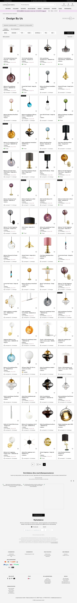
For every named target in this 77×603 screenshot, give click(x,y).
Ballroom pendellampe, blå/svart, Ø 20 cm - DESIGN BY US (29, 115)
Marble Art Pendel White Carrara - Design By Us (11, 425)
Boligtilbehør (11, 591)
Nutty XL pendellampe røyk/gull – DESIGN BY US (47, 368)
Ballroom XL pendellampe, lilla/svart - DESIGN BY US (9, 87)
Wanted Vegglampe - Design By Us (47, 453)
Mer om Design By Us (15, 29)
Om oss (47, 578)
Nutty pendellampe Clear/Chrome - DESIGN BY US (65, 397)
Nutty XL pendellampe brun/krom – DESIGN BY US (47, 425)
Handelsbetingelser (47, 580)
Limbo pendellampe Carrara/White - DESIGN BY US (29, 312)
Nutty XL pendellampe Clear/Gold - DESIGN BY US (11, 397)
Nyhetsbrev (66, 554)
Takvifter (23, 8)
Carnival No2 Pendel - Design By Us (29, 87)
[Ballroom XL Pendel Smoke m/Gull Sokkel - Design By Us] (11, 165)
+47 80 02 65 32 (11, 554)
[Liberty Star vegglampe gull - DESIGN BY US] (65, 334)
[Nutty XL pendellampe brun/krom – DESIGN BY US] (47, 418)
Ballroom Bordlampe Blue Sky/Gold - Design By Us (45, 143)
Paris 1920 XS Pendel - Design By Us (47, 115)
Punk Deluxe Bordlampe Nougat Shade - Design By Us (29, 171)
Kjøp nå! (44, 11)
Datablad (25, 372)
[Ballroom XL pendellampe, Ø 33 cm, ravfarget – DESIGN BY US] (11, 137)
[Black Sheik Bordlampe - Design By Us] (47, 165)
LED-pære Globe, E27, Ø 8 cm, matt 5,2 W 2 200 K (28, 368)
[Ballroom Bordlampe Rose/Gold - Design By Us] (11, 109)
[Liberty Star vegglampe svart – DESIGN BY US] (29, 446)
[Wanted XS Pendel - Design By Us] (65, 81)
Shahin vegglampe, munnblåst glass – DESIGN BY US (10, 312)
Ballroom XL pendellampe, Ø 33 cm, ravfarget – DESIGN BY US (11, 143)
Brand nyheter (65, 580)
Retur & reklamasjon (47, 555)
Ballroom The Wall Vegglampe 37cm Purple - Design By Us (65, 284)
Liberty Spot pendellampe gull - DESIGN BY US (29, 397)
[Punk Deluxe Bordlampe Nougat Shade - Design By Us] (29, 165)
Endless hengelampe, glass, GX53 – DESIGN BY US (65, 425)
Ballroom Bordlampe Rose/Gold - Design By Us (11, 115)
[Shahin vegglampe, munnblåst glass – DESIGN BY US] (11, 306)
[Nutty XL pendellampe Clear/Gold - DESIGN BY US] (11, 390)
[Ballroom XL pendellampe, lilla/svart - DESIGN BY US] (11, 81)
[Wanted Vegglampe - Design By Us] (47, 446)
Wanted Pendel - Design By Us (28, 255)
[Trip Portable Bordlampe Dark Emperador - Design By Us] (11, 52)
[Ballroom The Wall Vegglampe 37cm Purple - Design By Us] (65, 278)
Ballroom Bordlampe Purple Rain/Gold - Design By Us (10, 199)
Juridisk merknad (47, 579)
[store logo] (9, 4)
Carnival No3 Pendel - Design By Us (11, 284)
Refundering (48, 556)
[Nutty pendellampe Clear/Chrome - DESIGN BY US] (65, 390)
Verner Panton (11, 589)
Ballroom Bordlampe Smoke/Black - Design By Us (47, 87)
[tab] (6, 33)
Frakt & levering (47, 554)
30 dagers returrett (66, 555)
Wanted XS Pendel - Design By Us (65, 86)
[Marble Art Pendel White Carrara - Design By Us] (11, 418)
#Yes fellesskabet (66, 578)
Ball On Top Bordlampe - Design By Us (47, 284)
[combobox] (38, 4)
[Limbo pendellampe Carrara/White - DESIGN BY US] (29, 306)
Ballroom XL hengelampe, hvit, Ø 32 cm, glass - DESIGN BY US (29, 425)
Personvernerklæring (47, 581)
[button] (18, 55)
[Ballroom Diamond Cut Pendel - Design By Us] (11, 250)
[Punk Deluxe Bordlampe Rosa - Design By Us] (47, 250)
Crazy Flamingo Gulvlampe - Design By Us (64, 453)
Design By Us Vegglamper (25, 25)
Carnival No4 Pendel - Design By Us (65, 256)
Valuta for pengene (11, 590)
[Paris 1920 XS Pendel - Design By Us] (47, 109)
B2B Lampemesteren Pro (66, 581)
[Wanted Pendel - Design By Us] (29, 250)
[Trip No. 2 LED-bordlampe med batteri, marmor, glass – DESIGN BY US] (47, 334)
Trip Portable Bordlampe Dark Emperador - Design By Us (10, 59)
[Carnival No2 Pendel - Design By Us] (29, 81)
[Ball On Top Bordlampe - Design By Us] (47, 278)
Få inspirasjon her (38, 515)
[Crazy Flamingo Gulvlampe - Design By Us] (65, 446)
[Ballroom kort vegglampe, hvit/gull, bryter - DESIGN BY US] (11, 446)
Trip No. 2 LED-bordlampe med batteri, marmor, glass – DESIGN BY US (47, 340)
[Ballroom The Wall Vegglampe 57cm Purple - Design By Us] (65, 221)
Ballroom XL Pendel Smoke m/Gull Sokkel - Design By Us (10, 171)
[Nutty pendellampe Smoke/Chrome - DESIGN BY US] (47, 52)
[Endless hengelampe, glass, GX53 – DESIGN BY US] (65, 418)
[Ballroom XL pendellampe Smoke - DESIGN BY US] (47, 306)
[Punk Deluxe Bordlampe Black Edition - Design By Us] (65, 137)
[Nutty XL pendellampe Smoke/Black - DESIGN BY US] (47, 390)
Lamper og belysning (6, 13)
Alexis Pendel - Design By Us (28, 227)
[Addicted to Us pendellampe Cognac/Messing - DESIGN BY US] (65, 52)
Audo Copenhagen (11, 588)
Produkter (6, 29)
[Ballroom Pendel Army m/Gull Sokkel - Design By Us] (29, 193)
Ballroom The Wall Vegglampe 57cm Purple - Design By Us (65, 228)
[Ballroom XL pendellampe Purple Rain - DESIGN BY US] (47, 221)
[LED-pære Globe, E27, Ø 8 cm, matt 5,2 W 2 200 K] (29, 362)
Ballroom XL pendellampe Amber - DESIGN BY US (29, 340)
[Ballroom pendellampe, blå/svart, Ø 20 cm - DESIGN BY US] (29, 109)
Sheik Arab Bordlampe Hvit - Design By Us (46, 199)
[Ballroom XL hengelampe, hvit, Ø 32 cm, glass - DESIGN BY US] (29, 418)
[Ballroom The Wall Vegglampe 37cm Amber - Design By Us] (65, 165)
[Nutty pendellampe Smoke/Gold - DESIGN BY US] (29, 137)
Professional (67, 8)
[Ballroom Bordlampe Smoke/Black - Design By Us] (47, 81)
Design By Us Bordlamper (10, 25)
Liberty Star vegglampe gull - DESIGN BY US (64, 340)
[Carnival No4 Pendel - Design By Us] (65, 250)
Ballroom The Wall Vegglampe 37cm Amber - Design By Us (65, 171)
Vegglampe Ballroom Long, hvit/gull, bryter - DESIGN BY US (11, 340)
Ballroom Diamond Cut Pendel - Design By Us (11, 256)
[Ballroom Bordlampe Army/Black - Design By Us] (65, 109)
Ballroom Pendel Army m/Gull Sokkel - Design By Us (28, 199)
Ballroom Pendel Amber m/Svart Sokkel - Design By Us (65, 199)
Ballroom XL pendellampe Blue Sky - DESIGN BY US (10, 368)
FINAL (53, 11)
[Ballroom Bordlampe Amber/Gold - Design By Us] (29, 278)
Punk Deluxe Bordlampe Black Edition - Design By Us (65, 143)
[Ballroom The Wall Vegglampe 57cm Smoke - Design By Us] (11, 221)
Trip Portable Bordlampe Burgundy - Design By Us (27, 59)
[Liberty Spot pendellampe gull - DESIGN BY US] (29, 390)
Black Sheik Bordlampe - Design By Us (47, 171)
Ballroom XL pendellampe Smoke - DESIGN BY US (47, 312)
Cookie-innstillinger (66, 579)
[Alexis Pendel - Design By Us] (29, 221)
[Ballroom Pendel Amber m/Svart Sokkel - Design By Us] (65, 193)
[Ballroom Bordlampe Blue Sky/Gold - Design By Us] (47, 137)
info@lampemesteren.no (11, 555)
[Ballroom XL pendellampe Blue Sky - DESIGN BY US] (11, 362)
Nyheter (54, 8)
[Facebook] (7, 578)
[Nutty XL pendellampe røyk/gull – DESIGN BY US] (47, 362)
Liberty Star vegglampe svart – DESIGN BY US (28, 453)
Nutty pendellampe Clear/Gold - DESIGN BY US (65, 312)
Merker (11, 13)
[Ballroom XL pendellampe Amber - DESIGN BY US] (29, 334)
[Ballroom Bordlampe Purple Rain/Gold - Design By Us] (11, 193)
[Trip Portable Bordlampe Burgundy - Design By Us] (29, 52)
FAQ (11, 556)
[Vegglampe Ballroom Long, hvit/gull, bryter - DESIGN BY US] (11, 334)
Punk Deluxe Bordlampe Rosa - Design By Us (47, 256)
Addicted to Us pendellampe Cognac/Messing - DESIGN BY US (65, 59)
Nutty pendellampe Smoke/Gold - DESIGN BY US (29, 143)
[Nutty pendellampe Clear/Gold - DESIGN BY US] (65, 306)
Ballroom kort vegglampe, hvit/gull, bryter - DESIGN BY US (11, 453)
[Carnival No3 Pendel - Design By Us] (11, 278)
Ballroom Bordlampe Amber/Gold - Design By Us (29, 284)
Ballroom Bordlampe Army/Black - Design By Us (65, 115)
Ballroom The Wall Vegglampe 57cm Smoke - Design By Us (10, 228)
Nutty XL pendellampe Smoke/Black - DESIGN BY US (46, 397)
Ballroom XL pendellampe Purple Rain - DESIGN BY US (47, 228)
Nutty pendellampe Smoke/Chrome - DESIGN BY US (47, 59)
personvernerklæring (54, 542)
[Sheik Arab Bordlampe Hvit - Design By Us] (47, 193)
